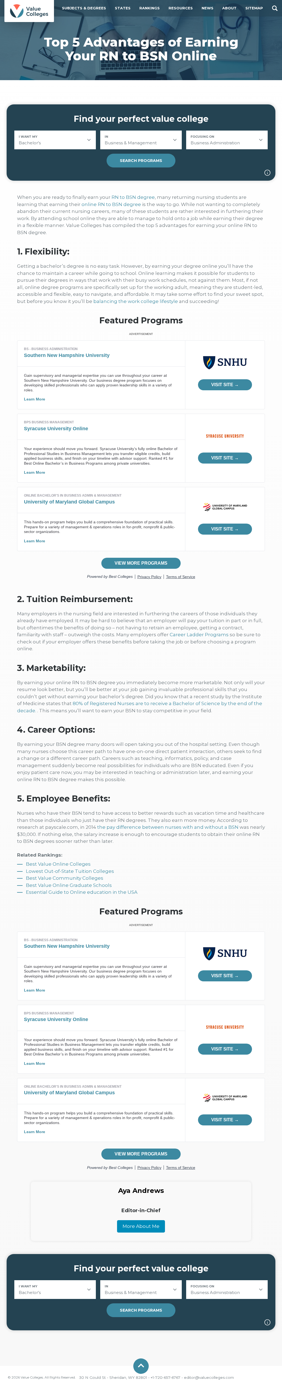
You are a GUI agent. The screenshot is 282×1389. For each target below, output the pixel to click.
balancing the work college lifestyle (135, 301)
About (229, 8)
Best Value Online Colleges (58, 864)
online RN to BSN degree (111, 204)
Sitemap (254, 8)
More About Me (141, 1226)
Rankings (149, 8)
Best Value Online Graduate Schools (69, 885)
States (123, 8)
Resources (181, 8)
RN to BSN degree (133, 197)
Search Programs (141, 160)
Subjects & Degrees (84, 8)
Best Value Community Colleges (64, 878)
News (207, 8)
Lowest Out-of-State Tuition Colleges (70, 871)
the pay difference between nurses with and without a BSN (167, 827)
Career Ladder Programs (199, 634)
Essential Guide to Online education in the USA (81, 892)
